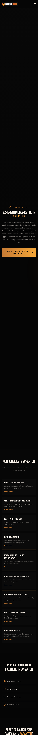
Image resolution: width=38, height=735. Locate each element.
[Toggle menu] (35, 4)
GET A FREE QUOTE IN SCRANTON (17, 252)
